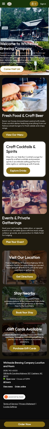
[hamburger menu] (3, 3)
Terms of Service (10, 404)
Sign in (43, 3)
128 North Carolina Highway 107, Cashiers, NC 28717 (22, 374)
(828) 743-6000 (10, 370)
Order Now (24, 424)
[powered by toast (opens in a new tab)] (14, 397)
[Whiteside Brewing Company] (9, 4)
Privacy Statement (27, 404)
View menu (8, 386)
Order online (20, 386)
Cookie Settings (10, 407)
